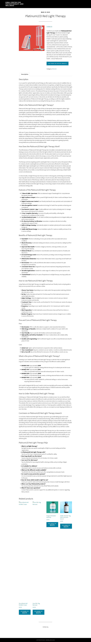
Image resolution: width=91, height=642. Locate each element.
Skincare (54, 69)
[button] (42, 28)
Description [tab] (24, 74)
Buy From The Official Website (57, 63)
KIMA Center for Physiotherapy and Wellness (15, 4)
